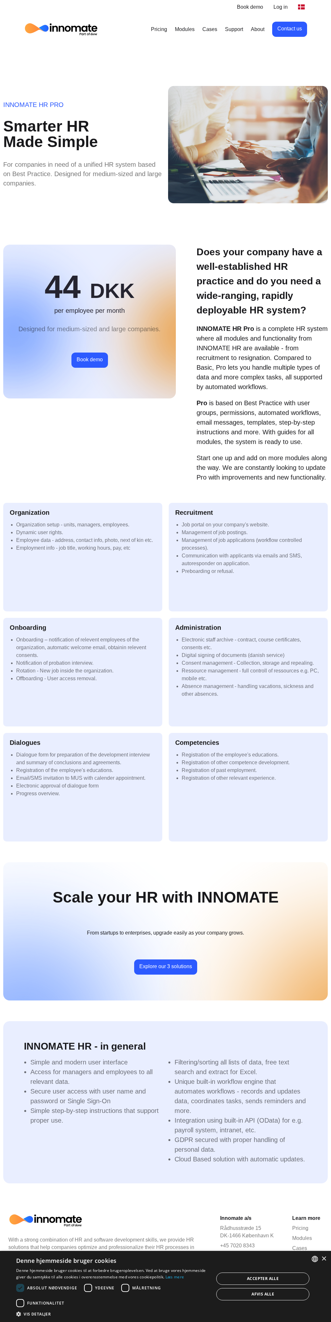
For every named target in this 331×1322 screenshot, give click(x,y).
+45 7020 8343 (237, 1245)
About (257, 29)
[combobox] (315, 1259)
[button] (112, 1314)
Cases (209, 29)
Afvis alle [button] (262, 1294)
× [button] (323, 1258)
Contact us (289, 28)
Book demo (250, 7)
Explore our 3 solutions (165, 966)
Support (234, 29)
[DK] (302, 7)
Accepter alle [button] (263, 1278)
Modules (185, 29)
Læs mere (175, 1277)
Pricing (159, 29)
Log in (280, 7)
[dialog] (165, 1286)
